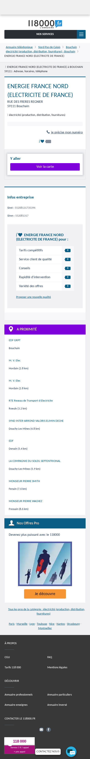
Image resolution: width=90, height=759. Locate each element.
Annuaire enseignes (16, 705)
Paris (11, 624)
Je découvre (45, 594)
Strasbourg (73, 624)
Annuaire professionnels (18, 694)
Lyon (32, 624)
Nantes (61, 624)
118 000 (19, 741)
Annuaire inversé (57, 705)
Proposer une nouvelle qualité (33, 297)
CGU (7, 657)
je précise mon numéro (67, 132)
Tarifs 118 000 (13, 667)
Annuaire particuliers (59, 694)
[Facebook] (48, 729)
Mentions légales (57, 667)
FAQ (49, 657)
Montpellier (45, 628)
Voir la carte (45, 167)
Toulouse (42, 624)
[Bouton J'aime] (45, 141)
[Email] (41, 729)
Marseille (22, 624)
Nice (51, 624)
